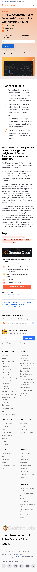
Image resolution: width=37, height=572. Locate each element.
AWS (3, 429)
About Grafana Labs (27, 453)
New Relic (5, 444)
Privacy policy (24, 343)
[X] (9, 566)
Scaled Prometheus (26, 379)
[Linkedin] (15, 566)
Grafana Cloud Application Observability (13, 237)
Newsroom (23, 462)
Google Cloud (6, 432)
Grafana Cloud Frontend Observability (13, 239)
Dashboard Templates (27, 432)
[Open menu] (33, 5)
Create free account (17, 287)
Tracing (28, 239)
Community (5, 459)
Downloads (24, 429)
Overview (5, 355)
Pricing (4, 358)
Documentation (7, 453)
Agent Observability (8, 369)
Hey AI (22, 478)
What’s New (6, 411)
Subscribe (29, 338)
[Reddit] (33, 566)
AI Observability (25, 355)
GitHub (22, 426)
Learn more (30, 1)
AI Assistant (6, 366)
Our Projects (24, 423)
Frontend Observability (9, 391)
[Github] (21, 566)
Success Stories (25, 465)
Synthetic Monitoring (9, 394)
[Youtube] (27, 566)
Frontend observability (9, 242)
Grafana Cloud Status (9, 414)
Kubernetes (5, 438)
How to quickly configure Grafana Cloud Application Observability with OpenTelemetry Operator (16, 304)
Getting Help (24, 471)
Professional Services (27, 474)
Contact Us (24, 468)
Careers (22, 456)
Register (8, 46)
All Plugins (5, 426)
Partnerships (24, 459)
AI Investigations (7, 408)
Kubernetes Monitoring (9, 378)
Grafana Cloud (19, 539)
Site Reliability (25, 387)
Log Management (26, 390)
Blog (3, 456)
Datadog (4, 441)
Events (4, 462)
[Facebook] (4, 566)
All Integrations (7, 423)
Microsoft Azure (7, 435)
